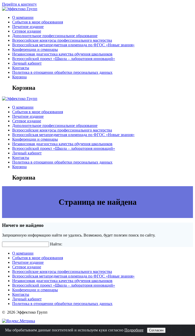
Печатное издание (28, 26)
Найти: (56, 244)
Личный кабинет (27, 63)
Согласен (156, 330)
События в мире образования (37, 22)
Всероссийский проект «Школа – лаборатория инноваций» (63, 58)
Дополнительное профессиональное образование (55, 36)
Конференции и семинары (35, 49)
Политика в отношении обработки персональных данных (62, 72)
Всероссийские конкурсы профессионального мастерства (62, 40)
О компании (23, 17)
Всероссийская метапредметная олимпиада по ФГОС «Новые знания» (73, 45)
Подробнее (133, 330)
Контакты (20, 68)
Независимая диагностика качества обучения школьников (62, 54)
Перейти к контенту (19, 4)
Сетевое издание (26, 31)
